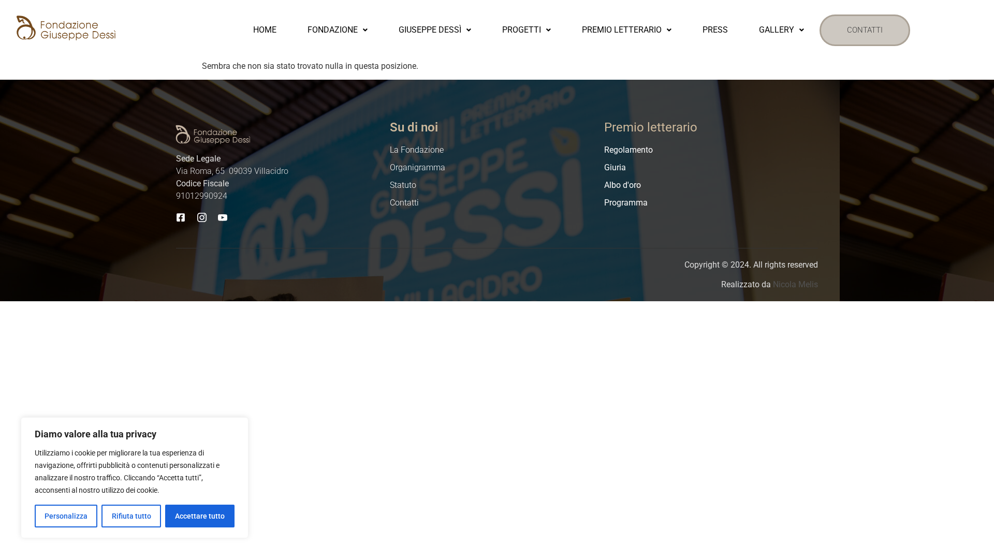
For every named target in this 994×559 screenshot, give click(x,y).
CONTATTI (865, 30)
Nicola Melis (795, 284)
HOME (264, 30)
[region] (134, 477)
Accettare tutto (200, 516)
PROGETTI (521, 30)
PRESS (715, 30)
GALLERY (776, 30)
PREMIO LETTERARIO (622, 30)
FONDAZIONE (333, 30)
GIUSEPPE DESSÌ (430, 30)
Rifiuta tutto (131, 516)
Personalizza (66, 516)
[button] (337, 30)
